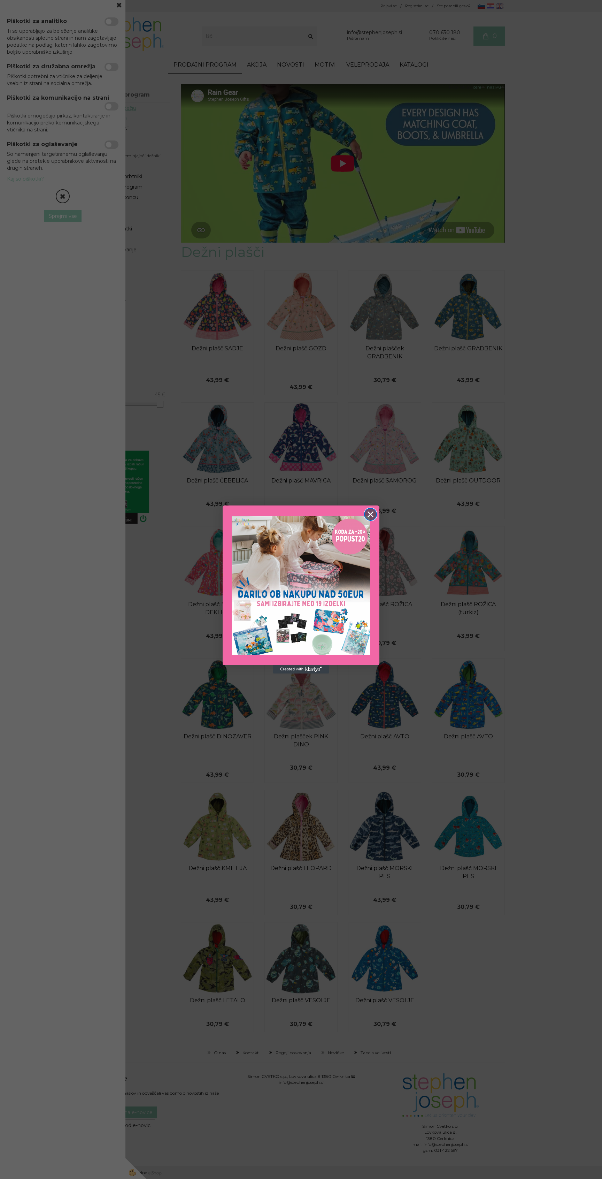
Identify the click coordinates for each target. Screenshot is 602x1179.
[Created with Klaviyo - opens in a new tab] (301, 669)
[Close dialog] (370, 514)
